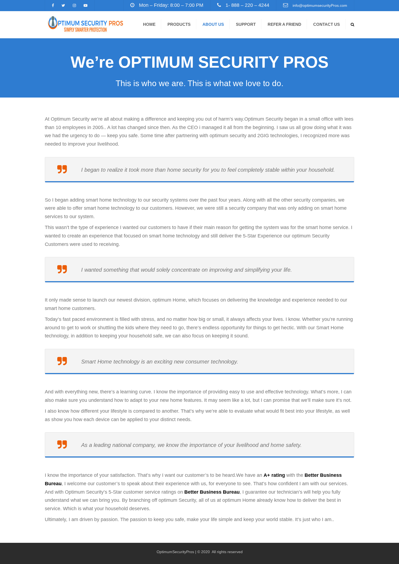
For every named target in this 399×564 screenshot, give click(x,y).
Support (246, 24)
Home (149, 24)
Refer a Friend (284, 24)
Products (179, 24)
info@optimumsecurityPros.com (320, 5)
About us (213, 24)
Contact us (326, 24)
